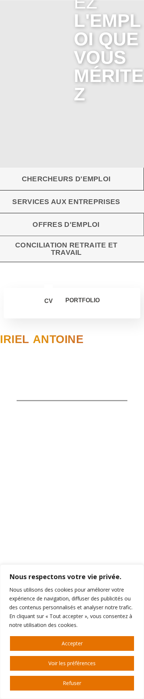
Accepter (72, 643)
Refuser (72, 683)
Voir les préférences (72, 663)
